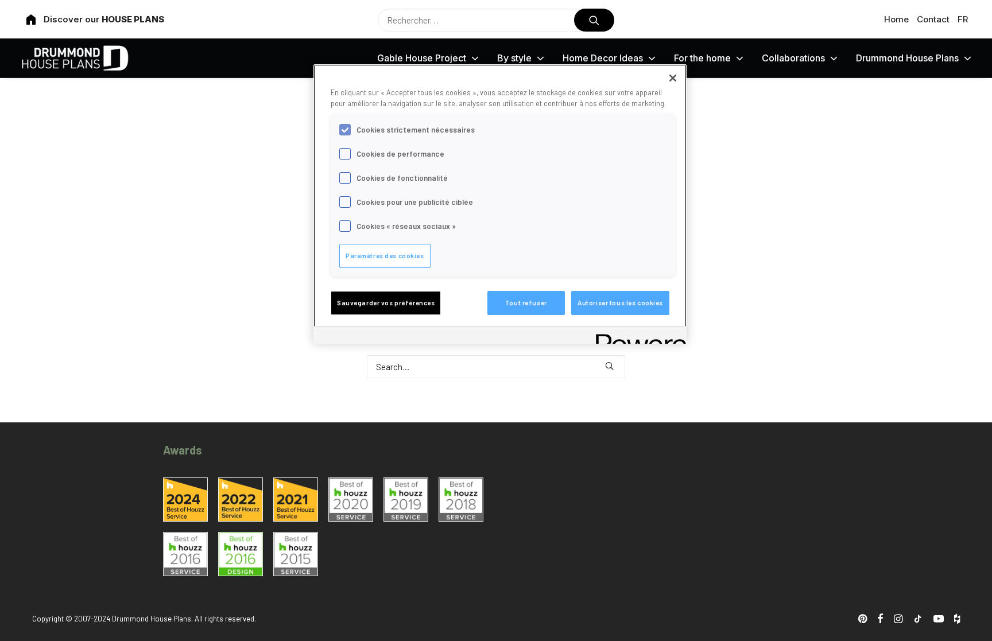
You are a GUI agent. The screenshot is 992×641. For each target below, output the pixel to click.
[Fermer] (672, 78)
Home (896, 19)
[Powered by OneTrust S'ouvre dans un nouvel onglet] (637, 336)
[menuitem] (898, 19)
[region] (500, 204)
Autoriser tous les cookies (620, 302)
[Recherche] (496, 20)
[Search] (496, 366)
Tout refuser (526, 302)
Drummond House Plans (907, 58)
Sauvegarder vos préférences (386, 302)
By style (514, 58)
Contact (933, 19)
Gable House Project (421, 58)
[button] (595, 20)
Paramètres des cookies (385, 255)
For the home (702, 58)
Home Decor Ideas (603, 58)
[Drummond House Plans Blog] (75, 58)
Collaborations (793, 58)
